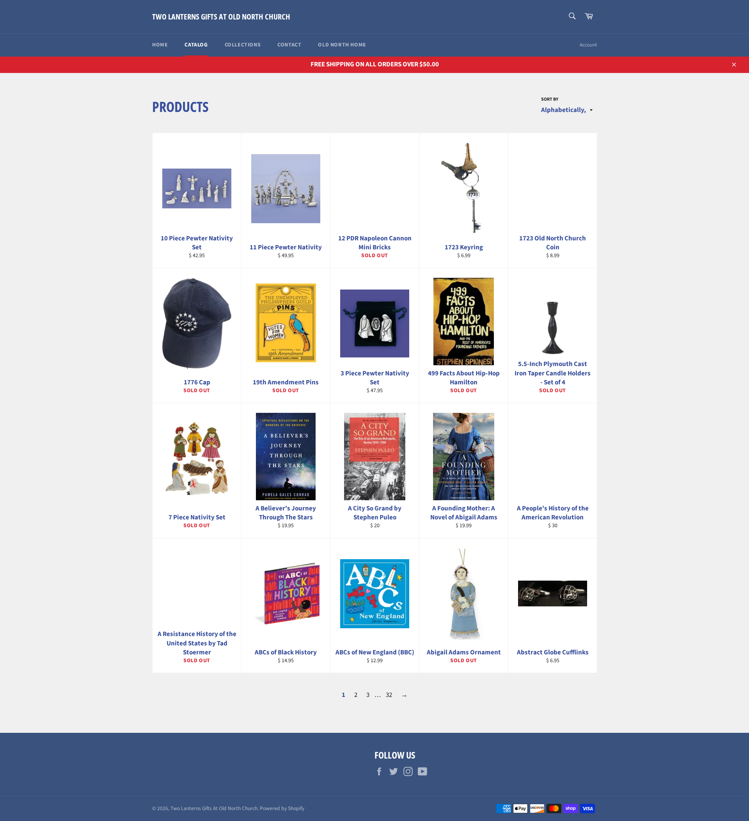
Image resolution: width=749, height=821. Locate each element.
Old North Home (342, 45)
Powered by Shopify (282, 808)
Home (160, 45)
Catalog (196, 45)
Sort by (549, 99)
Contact (289, 45)
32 (389, 695)
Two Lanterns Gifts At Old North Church (221, 16)
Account (588, 44)
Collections (243, 45)
